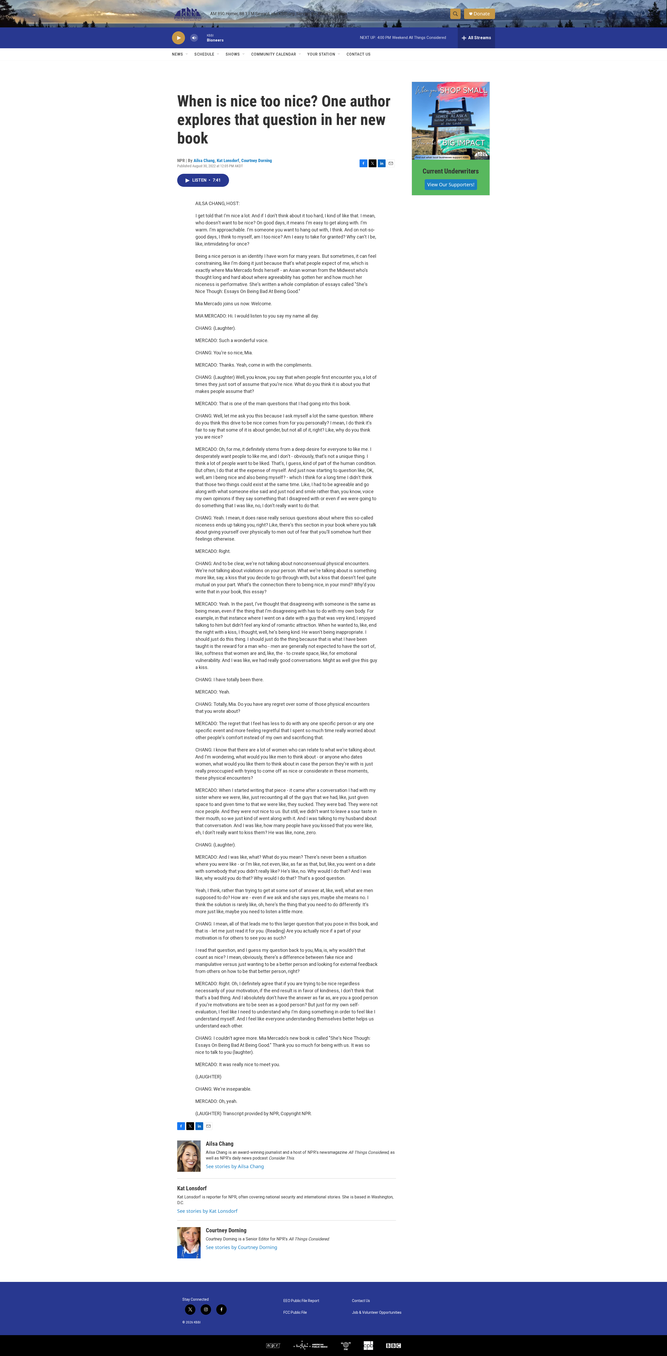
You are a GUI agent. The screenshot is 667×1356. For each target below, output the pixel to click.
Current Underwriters (451, 171)
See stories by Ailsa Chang (235, 1166)
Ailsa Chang (204, 160)
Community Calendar (273, 54)
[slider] (202, 37)
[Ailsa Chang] (189, 1156)
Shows (233, 54)
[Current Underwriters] (451, 121)
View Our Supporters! (450, 184)
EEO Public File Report (301, 1301)
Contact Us (359, 54)
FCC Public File (295, 1313)
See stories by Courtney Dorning (241, 1247)
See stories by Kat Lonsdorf (207, 1211)
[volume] (194, 38)
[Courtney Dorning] (189, 1242)
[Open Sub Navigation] (187, 54)
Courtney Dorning (256, 160)
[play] (178, 38)
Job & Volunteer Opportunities (377, 1313)
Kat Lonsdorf (228, 160)
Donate (482, 13)
